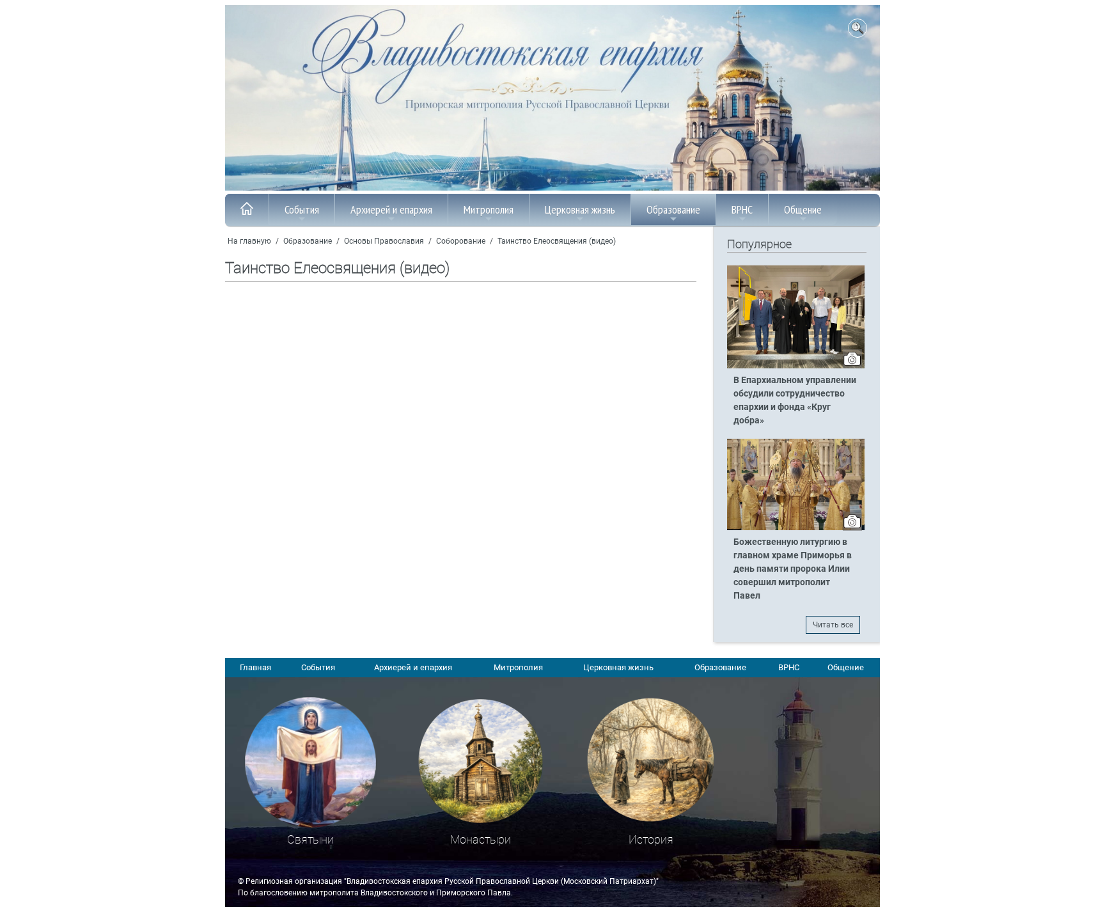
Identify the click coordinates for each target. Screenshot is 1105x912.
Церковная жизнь (580, 209)
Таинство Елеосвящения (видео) (557, 241)
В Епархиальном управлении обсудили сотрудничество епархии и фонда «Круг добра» (794, 400)
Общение (803, 209)
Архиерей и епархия (391, 209)
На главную (249, 241)
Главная (255, 667)
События (302, 209)
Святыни (310, 839)
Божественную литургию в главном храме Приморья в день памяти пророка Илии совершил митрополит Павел (792, 569)
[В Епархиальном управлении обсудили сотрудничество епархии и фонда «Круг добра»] (796, 365)
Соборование (460, 241)
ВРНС (742, 209)
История (651, 839)
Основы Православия (384, 241)
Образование (673, 209)
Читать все (833, 624)
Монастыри (480, 839)
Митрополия (488, 209)
